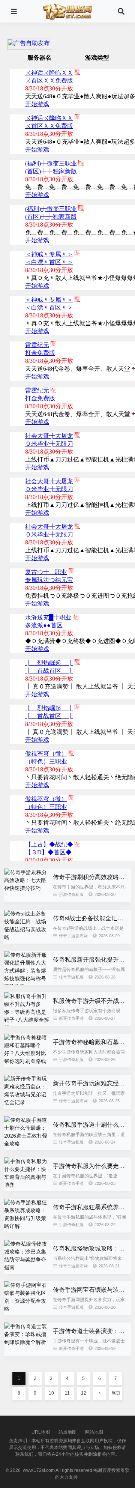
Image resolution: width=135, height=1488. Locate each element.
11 (67, 1393)
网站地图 (94, 1432)
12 (83, 1393)
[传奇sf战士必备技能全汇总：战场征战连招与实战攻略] (26, 937)
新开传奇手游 (71, 1018)
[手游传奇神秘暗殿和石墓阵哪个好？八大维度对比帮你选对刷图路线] (26, 1061)
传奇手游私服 (71, 977)
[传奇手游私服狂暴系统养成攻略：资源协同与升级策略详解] (26, 1226)
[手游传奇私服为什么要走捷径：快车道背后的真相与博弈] (26, 1185)
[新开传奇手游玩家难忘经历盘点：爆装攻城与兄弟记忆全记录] (26, 1102)
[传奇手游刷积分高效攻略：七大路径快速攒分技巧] (26, 888)
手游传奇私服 (71, 894)
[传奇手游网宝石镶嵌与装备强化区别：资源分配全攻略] (26, 1309)
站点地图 (67, 1432)
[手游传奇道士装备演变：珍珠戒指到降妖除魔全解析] (26, 1342)
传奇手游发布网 (73, 935)
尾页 (115, 1393)
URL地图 (41, 1432)
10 (51, 1393)
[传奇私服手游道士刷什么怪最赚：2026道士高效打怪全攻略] (26, 1144)
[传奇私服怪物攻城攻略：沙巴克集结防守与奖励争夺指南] (26, 1267)
